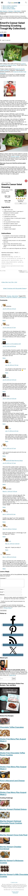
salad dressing (22, 297)
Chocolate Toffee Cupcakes (12, 727)
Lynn (9, 362)
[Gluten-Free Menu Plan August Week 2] (5, 789)
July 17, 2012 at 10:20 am (9, 398)
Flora (7, 377)
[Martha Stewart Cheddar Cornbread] (5, 843)
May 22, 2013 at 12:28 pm (12, 543)
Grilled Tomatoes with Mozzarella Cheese (14, 288)
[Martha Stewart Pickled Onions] (5, 806)
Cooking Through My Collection (9, 297)
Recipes (10, 11)
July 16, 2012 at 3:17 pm (9, 327)
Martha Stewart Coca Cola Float (13, 835)
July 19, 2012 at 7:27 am (9, 463)
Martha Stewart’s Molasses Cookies (11, 861)
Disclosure (15, 892)
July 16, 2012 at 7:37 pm (11, 365)
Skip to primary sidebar (9, 8)
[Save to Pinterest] (8, 35)
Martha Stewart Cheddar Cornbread (10, 848)
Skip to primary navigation (10, 6)
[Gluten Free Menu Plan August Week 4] (5, 736)
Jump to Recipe (5, 40)
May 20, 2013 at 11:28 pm (10, 529)
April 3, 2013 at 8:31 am (9, 514)
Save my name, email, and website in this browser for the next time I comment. (15, 598)
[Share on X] (4, 35)
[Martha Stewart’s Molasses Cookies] (5, 857)
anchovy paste (15, 156)
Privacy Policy (15, 891)
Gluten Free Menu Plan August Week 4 (13, 740)
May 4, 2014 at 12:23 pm (9, 557)
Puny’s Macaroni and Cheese (12, 781)
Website (2, 594)
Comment (3, 578)
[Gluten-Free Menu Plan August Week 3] (5, 763)
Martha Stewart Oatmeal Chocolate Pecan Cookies (11, 822)
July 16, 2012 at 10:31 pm (9, 379)
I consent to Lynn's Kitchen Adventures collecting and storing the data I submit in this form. (12, 606)
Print (21, 203)
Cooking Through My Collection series (13, 64)
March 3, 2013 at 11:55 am (10, 491)
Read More (12, 675)
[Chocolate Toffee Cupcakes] (5, 724)
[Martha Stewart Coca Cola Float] (5, 831)
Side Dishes (17, 11)
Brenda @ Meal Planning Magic (14, 460)
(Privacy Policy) (7, 608)
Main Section (3, 11)
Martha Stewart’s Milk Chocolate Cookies (14, 875)
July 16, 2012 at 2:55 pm (9, 308)
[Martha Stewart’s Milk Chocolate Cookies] (5, 871)
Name (2, 589)
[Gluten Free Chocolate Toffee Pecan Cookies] (5, 749)
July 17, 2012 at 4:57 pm (9, 448)
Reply (4, 320)
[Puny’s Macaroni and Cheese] (5, 777)
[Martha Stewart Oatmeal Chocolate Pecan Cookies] (5, 818)
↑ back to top (14, 882)
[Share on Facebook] (1, 35)
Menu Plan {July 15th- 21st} (9, 282)
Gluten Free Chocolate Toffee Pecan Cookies (12, 754)
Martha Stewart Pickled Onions (13, 809)
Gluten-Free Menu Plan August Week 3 (13, 768)
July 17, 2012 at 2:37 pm (11, 431)
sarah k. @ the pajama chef (13, 343)
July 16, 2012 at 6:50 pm (9, 346)
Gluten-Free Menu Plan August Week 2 (13, 793)
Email (2, 592)
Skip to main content (8, 7)
